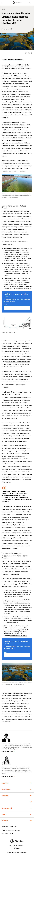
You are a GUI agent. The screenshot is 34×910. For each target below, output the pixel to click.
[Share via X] (29, 53)
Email (5, 305)
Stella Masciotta (18, 59)
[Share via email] (31, 53)
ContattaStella (7, 776)
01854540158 (9, 834)
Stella (3, 767)
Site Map (17, 848)
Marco (3, 744)
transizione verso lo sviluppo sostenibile (18, 362)
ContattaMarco (7, 751)
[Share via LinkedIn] (26, 53)
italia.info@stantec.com (13, 830)
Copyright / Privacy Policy (17, 845)
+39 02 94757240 (11, 827)
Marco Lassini (7, 59)
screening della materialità (20, 591)
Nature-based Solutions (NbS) (11, 359)
